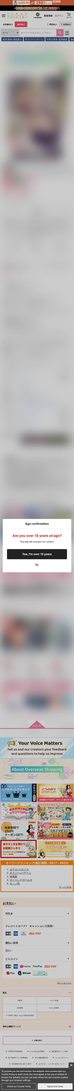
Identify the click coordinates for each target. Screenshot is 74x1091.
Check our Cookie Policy (19, 1086)
